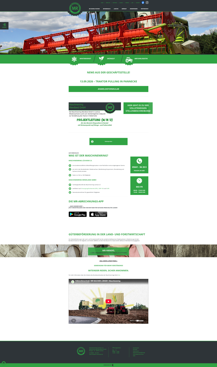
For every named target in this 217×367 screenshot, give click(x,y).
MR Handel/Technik (94, 8)
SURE (107, 188)
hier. (119, 275)
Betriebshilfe (106, 8)
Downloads (136, 348)
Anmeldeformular (108, 89)
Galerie (121, 2)
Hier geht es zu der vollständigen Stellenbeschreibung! (138, 108)
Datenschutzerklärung (139, 352)
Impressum (136, 351)
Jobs (132, 2)
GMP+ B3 (101, 188)
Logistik (116, 8)
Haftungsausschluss (138, 354)
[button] (3, 363)
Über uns (108, 2)
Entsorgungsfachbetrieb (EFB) (89, 188)
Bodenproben (133, 8)
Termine (127, 2)
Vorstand (115, 2)
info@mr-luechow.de (97, 354)
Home (102, 2)
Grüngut (124, 8)
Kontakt (138, 2)
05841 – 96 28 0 (95, 353)
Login (4, 27)
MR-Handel (108, 251)
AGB (134, 355)
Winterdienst (144, 8)
